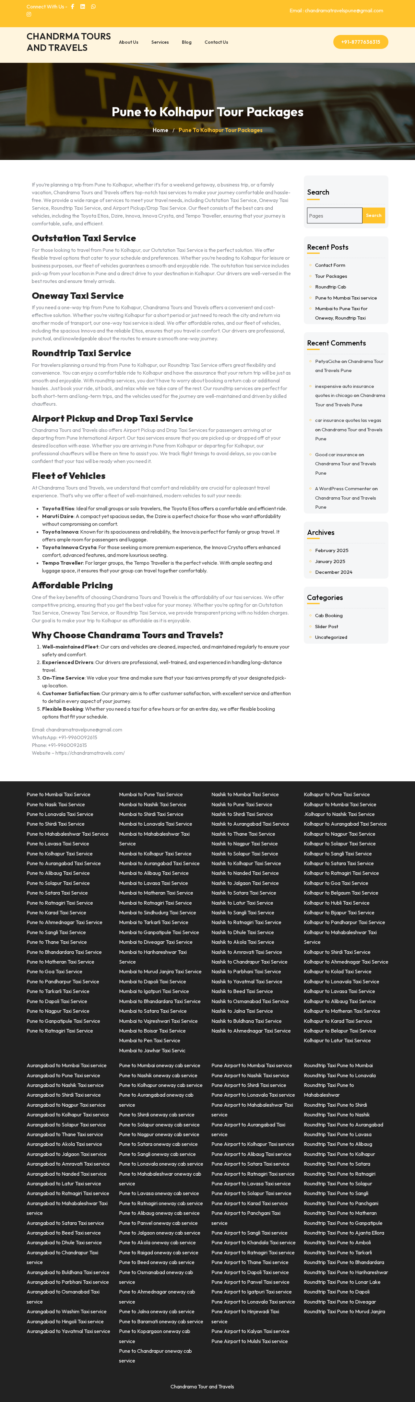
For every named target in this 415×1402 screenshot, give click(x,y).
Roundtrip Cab (330, 287)
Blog (187, 42)
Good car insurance (336, 454)
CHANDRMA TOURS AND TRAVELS (69, 41)
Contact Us (216, 42)
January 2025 (330, 561)
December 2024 (333, 572)
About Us (128, 42)
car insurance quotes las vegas (348, 420)
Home (160, 130)
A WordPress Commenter (343, 488)
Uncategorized (331, 637)
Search (318, 192)
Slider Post (326, 626)
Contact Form (330, 265)
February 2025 (332, 550)
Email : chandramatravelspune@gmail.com (336, 10)
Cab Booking (329, 615)
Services (160, 42)
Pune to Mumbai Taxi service (346, 298)
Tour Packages (331, 276)
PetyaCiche (327, 361)
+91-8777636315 (360, 42)
